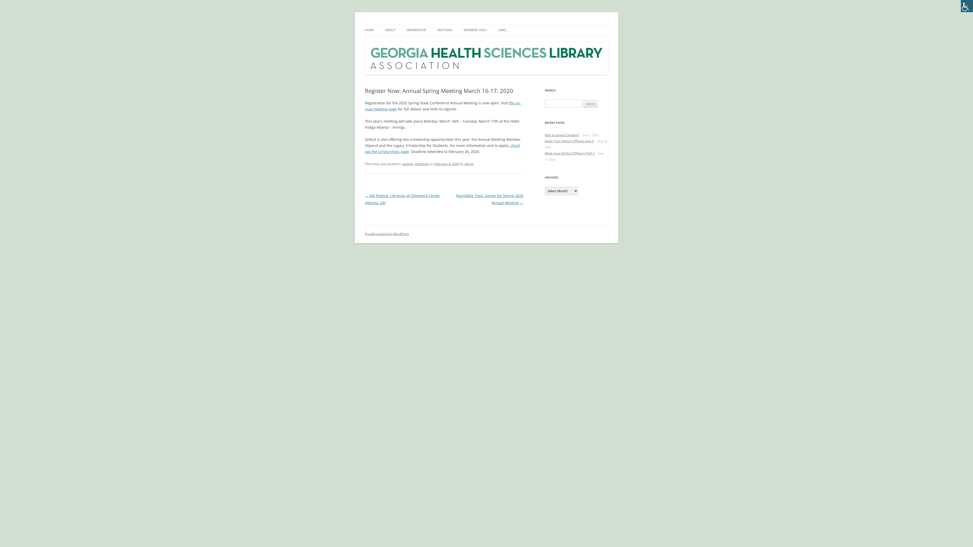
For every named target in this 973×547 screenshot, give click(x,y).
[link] (967, 6)
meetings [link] (421, 164)
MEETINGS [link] (445, 30)
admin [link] (469, 164)
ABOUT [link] (390, 30)
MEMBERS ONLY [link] (475, 30)
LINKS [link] (502, 30)
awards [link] (407, 164)
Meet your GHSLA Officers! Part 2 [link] (569, 153)
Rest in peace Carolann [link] (562, 135)
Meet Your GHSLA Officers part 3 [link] (569, 141)
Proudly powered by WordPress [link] (387, 234)
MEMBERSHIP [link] (416, 30)
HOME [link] (369, 30)
